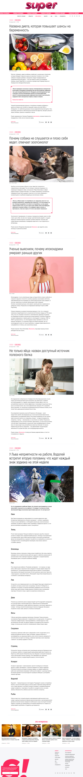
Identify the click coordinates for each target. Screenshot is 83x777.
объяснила (31, 329)
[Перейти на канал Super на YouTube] (67, 773)
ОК (10, 773)
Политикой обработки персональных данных (9, 769)
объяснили (22, 432)
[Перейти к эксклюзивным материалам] (41, 13)
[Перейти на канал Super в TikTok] (69, 773)
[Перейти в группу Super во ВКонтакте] (72, 16)
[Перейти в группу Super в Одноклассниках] (77, 16)
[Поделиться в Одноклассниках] (51, 122)
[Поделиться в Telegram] (48, 122)
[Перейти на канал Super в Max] (70, 16)
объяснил (34, 227)
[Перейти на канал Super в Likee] (71, 773)
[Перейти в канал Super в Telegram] (75, 16)
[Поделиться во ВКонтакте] (46, 122)
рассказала (36, 116)
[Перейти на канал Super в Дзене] (79, 16)
